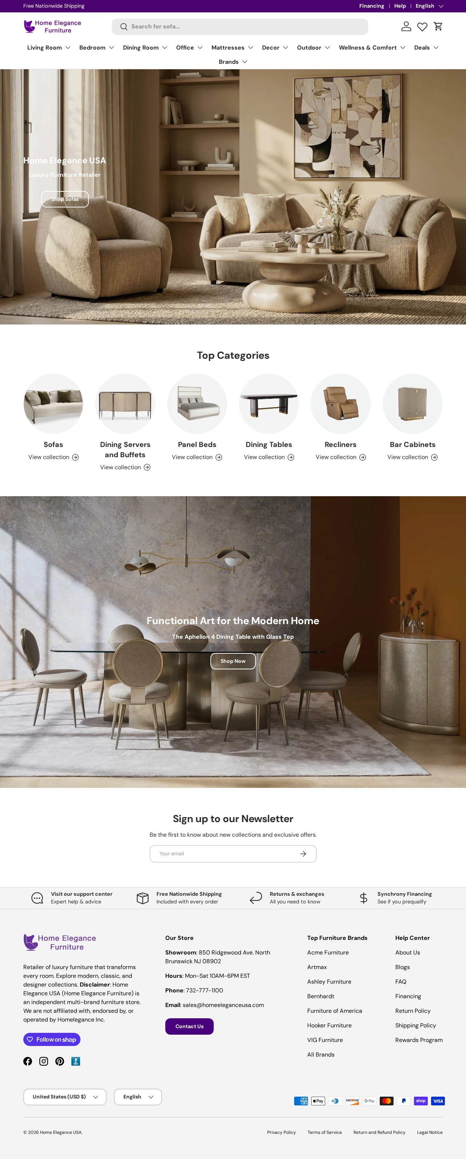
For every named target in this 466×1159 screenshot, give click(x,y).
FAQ (400, 981)
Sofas (53, 444)
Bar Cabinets (412, 444)
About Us (407, 952)
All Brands (321, 1054)
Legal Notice (430, 1132)
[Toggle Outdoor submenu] (327, 47)
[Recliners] (340, 403)
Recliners (340, 444)
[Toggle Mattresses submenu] (250, 47)
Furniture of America (334, 1011)
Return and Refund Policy (380, 1132)
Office (185, 47)
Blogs (402, 967)
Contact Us (189, 1026)
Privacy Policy (281, 1132)
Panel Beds (197, 444)
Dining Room (141, 47)
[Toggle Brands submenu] (244, 61)
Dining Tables (269, 444)
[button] (438, 26)
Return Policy (413, 1011)
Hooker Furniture (329, 1025)
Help (400, 6)
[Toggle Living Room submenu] (67, 47)
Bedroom (92, 47)
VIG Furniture (325, 1040)
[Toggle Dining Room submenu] (164, 47)
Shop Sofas (65, 199)
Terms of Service (325, 1132)
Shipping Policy (415, 1025)
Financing (371, 6)
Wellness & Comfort (368, 47)
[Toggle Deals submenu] (435, 47)
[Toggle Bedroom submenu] (111, 47)
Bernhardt (320, 996)
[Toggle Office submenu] (200, 47)
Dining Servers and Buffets (125, 449)
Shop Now (233, 661)
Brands (229, 62)
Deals (422, 47)
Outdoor (309, 47)
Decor (271, 47)
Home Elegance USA (61, 1132)
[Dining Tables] (269, 403)
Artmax (317, 967)
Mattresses (228, 47)
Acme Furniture (328, 952)
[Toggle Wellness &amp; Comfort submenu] (402, 47)
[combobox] (240, 26)
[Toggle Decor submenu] (285, 47)
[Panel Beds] (197, 403)
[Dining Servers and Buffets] (125, 403)
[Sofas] (53, 403)
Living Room (44, 47)
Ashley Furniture (329, 981)
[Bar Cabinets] (412, 403)
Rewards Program (419, 1040)
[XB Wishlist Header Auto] (422, 25)
